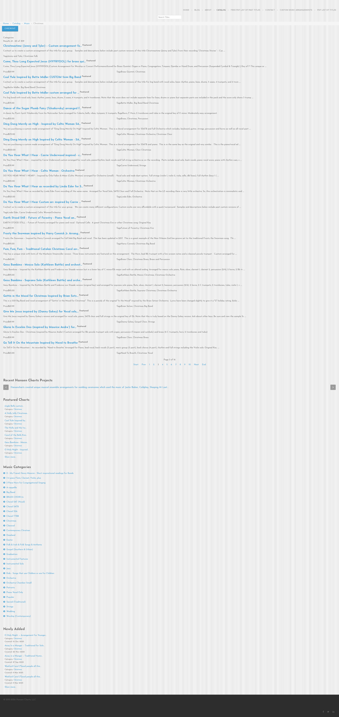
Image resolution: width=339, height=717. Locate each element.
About (208, 10)
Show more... (10, 457)
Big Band (10, 492)
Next (196, 365)
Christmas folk (30, 56)
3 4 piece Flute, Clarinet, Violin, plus (23, 478)
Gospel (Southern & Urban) (19, 550)
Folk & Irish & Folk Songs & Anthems (24, 545)
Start (135, 365)
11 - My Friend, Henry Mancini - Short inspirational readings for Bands (39, 473)
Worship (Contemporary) (18, 616)
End (204, 365)
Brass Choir (126, 259)
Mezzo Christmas (145, 275)
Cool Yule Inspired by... (15, 421)
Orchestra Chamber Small (19, 583)
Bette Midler (14, 87)
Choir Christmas (143, 150)
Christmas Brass (141, 259)
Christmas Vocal (145, 353)
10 (190, 365)
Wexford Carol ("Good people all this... (23, 666)
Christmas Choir (164, 134)
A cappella (11, 488)
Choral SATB (12, 507)
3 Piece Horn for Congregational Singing (25, 483)
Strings (142, 166)
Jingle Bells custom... (14, 406)
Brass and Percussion (160, 259)
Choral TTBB (12, 516)
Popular (10, 597)
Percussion (143, 119)
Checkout (10, 29)
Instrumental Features (17, 559)
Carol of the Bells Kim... (16, 435)
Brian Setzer (127, 306)
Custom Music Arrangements (296, 10)
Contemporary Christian (18, 530)
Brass (123, 119)
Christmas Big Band (145, 244)
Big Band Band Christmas (33, 87)
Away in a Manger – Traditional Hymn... (24, 656)
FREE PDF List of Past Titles (245, 10)
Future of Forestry (130, 228)
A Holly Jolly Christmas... (16, 413)
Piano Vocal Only (14, 592)
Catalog (221, 10)
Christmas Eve (147, 228)
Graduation (11, 554)
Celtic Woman (127, 134)
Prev (144, 365)
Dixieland (10, 535)
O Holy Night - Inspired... (17, 450)
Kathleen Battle (128, 275)
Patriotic (10, 588)
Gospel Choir (141, 322)
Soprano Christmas (146, 291)
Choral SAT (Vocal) (15, 502)
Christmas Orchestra (145, 134)
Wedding (10, 611)
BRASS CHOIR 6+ (15, 497)
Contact (270, 10)
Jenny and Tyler (15, 56)
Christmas (140, 72)
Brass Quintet (127, 72)
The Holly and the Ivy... (16, 428)
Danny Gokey (127, 322)
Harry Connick (128, 244)
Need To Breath (128, 353)
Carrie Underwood (129, 166)
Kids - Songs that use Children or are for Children (30, 573)
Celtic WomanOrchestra (49, 213)
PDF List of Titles (326, 10)
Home (186, 10)
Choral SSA (11, 511)
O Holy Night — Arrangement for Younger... (26, 635)
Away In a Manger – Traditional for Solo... (25, 646)
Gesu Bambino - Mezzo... (16, 442)
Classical (10, 526)
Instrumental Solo (15, 564)
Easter (9, 540)
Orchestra (137, 197)
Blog (197, 10)
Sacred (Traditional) (16, 602)
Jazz (8, 569)
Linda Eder (126, 197)
